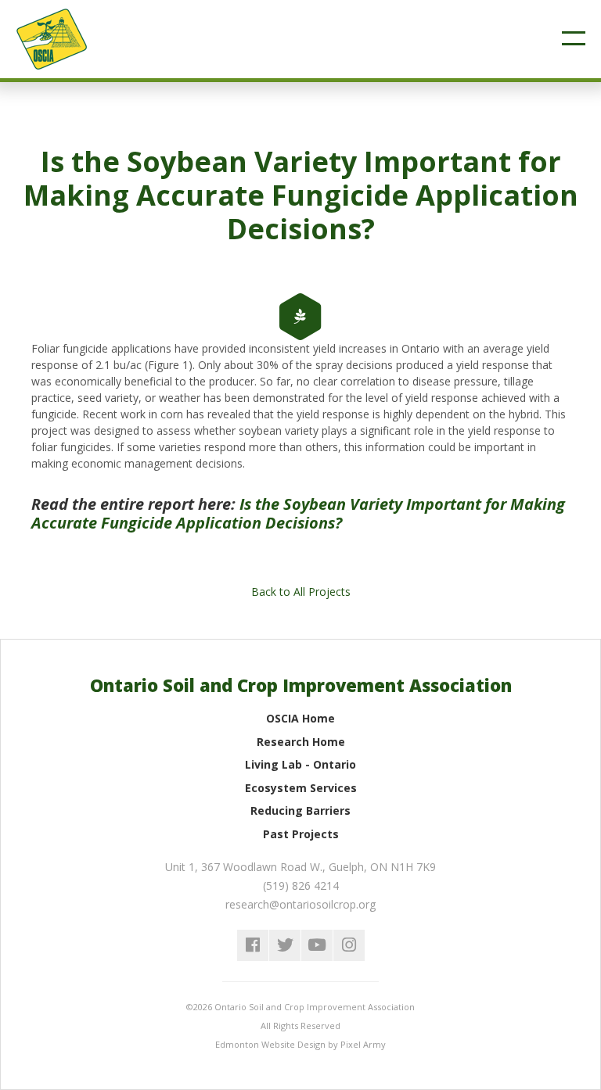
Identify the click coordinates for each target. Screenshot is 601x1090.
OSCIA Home (300, 718)
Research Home (301, 741)
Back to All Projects (301, 591)
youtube (317, 945)
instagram (349, 945)
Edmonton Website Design (270, 1044)
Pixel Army (363, 1044)
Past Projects (301, 833)
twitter (284, 945)
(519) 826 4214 (301, 885)
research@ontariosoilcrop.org (300, 904)
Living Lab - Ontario (300, 764)
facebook (252, 945)
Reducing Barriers (300, 810)
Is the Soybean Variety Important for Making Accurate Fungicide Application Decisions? (298, 513)
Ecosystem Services (301, 787)
